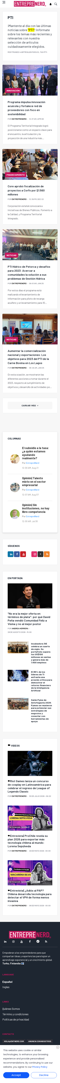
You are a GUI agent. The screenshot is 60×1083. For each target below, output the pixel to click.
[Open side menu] (3, 2)
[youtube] (23, 554)
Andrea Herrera (20, 628)
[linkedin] (10, 554)
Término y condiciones (15, 1014)
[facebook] (17, 554)
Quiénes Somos (11, 1008)
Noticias (11, 255)
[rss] (47, 554)
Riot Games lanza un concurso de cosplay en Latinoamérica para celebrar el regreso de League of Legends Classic (29, 786)
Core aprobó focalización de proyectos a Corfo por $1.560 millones (26, 190)
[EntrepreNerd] (30, 4)
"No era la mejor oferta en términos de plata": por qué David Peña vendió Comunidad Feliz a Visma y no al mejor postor (29, 619)
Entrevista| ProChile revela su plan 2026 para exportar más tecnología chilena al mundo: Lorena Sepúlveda (28, 841)
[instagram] (34, 554)
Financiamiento (16, 174)
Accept (16, 1075)
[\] (30, 596)
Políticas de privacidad (15, 1019)
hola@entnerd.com (14, 1041)
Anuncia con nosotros (39, 1041)
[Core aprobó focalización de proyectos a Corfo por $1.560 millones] (30, 164)
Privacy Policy (39, 1066)
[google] (40, 554)
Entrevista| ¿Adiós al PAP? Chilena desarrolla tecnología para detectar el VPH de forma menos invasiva (30, 896)
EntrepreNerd (19, 119)
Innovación (13, 90)
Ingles (5, 987)
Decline (43, 1075)
